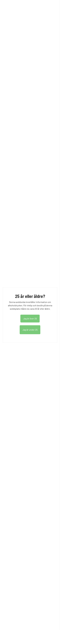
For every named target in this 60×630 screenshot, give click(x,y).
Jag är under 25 (30, 329)
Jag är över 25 (30, 318)
